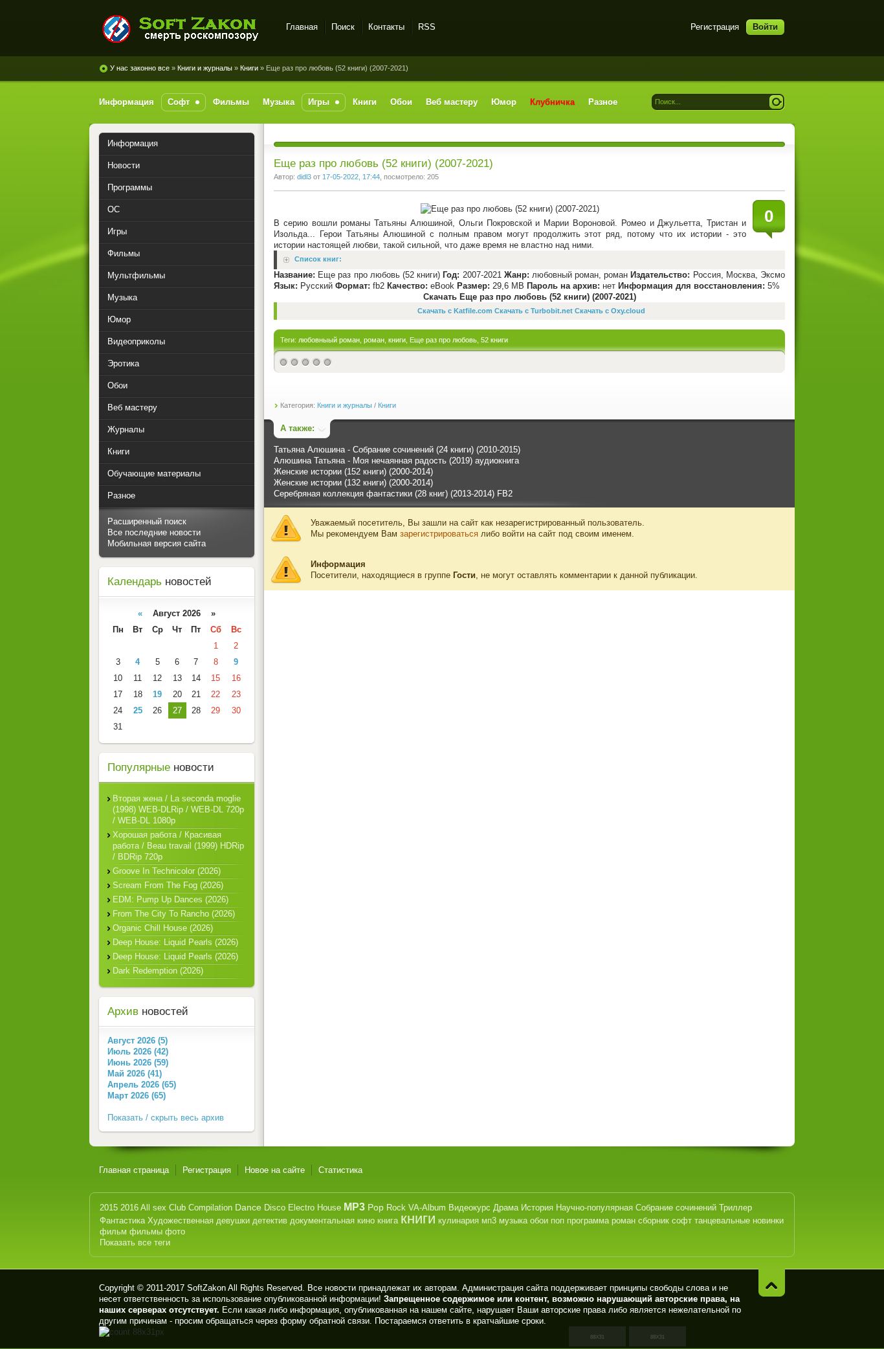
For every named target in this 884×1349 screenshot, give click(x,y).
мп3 (488, 1220)
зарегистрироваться (439, 534)
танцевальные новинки (739, 1220)
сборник (653, 1220)
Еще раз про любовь (443, 340)
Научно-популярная (594, 1207)
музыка (513, 1220)
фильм (113, 1231)
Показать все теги (135, 1242)
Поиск (343, 27)
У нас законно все (140, 68)
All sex (153, 1207)
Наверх (771, 1283)
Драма (505, 1207)
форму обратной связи (325, 1321)
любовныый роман (329, 340)
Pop (376, 1207)
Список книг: (318, 259)
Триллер (735, 1207)
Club (177, 1207)
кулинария (458, 1220)
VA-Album (427, 1207)
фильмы (145, 1231)
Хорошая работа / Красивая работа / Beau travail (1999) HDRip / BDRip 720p (178, 846)
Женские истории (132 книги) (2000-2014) (353, 482)
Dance (248, 1207)
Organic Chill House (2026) (163, 928)
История (537, 1207)
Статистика (340, 1170)
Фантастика (122, 1220)
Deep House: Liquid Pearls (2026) (175, 942)
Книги (249, 68)
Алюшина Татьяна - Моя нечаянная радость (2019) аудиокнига (396, 460)
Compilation (210, 1207)
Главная (302, 27)
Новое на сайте (275, 1170)
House (329, 1207)
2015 (109, 1207)
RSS (427, 27)
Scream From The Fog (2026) (168, 885)
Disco (274, 1207)
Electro (301, 1207)
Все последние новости (154, 532)
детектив (269, 1220)
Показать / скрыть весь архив (165, 1117)
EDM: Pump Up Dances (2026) (170, 899)
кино (366, 1220)
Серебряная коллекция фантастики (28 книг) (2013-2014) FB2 (393, 493)
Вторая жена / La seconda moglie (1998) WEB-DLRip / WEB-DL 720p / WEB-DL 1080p (178, 809)
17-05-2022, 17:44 (351, 177)
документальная (322, 1220)
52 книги (494, 340)
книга (387, 1220)
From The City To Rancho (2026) (174, 914)
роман (374, 340)
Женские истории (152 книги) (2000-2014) (353, 471)
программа (588, 1220)
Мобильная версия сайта (156, 543)
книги (397, 340)
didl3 (304, 177)
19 (157, 694)
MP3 (354, 1206)
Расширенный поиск (146, 521)
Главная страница (134, 1170)
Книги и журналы (204, 68)
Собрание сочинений (675, 1207)
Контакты (386, 27)
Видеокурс (469, 1207)
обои (539, 1220)
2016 (129, 1207)
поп (557, 1220)
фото (175, 1231)
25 (137, 710)
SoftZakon (206, 1288)
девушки (233, 1220)
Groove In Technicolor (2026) (167, 871)
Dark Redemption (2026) (158, 971)
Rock (396, 1207)
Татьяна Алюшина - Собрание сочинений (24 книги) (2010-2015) (397, 449)
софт (682, 1220)
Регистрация (715, 27)
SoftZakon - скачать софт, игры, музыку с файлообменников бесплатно (185, 29)
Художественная (181, 1220)
